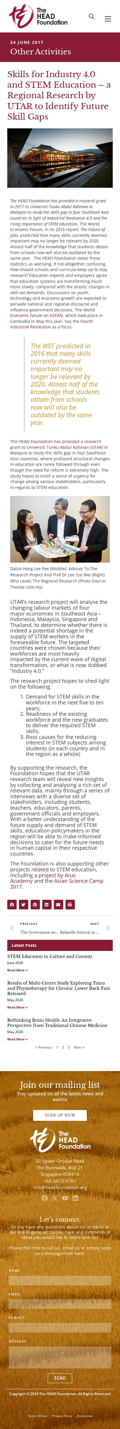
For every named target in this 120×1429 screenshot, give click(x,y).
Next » (79, 1047)
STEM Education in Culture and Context (49, 956)
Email (15, 1294)
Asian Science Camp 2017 (56, 883)
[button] (91, 16)
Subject (17, 1317)
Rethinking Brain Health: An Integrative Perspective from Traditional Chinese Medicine (57, 1023)
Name (14, 1270)
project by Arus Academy (43, 878)
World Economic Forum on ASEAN (52, 312)
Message (18, 1341)
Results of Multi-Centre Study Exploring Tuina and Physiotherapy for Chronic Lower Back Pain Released (58, 988)
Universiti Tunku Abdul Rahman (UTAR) (65, 447)
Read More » (17, 970)
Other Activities (40, 51)
